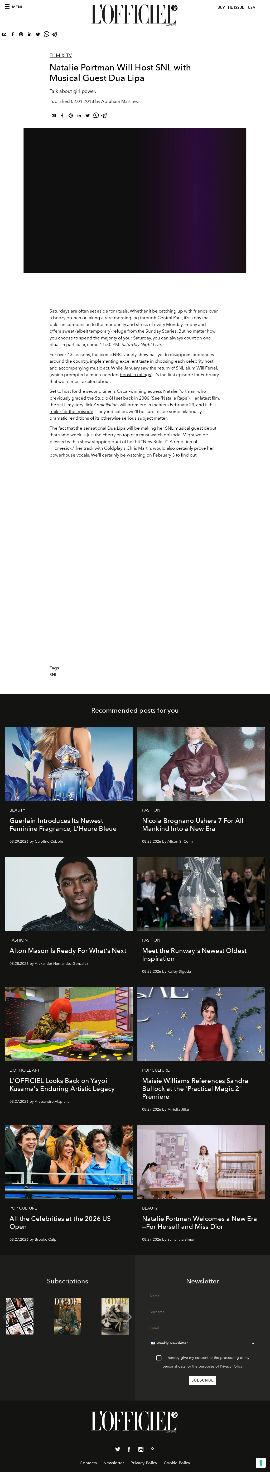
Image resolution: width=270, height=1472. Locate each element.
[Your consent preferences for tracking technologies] (261, 1463)
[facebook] (12, 35)
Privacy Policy (231, 1366)
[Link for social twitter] (117, 1450)
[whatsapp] (46, 35)
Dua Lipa (116, 428)
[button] (128, 1317)
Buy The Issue (231, 7)
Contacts (88, 1462)
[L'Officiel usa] (135, 15)
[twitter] (38, 35)
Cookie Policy (177, 1462)
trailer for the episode (71, 411)
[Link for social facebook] (129, 1450)
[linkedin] (29, 35)
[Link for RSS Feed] (152, 1449)
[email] (4, 35)
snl (53, 674)
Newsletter (113, 1462)
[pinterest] (21, 35)
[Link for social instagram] (140, 1450)
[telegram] (55, 35)
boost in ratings (135, 374)
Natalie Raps (174, 398)
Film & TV (61, 55)
